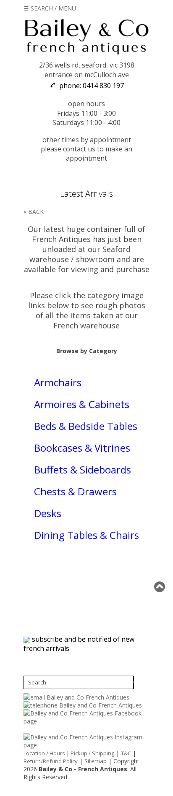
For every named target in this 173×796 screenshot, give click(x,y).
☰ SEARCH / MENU (50, 8)
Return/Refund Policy (51, 761)
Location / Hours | (47, 753)
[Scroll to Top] (160, 586)
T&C (126, 753)
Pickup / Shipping (92, 753)
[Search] (133, 682)
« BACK (34, 212)
